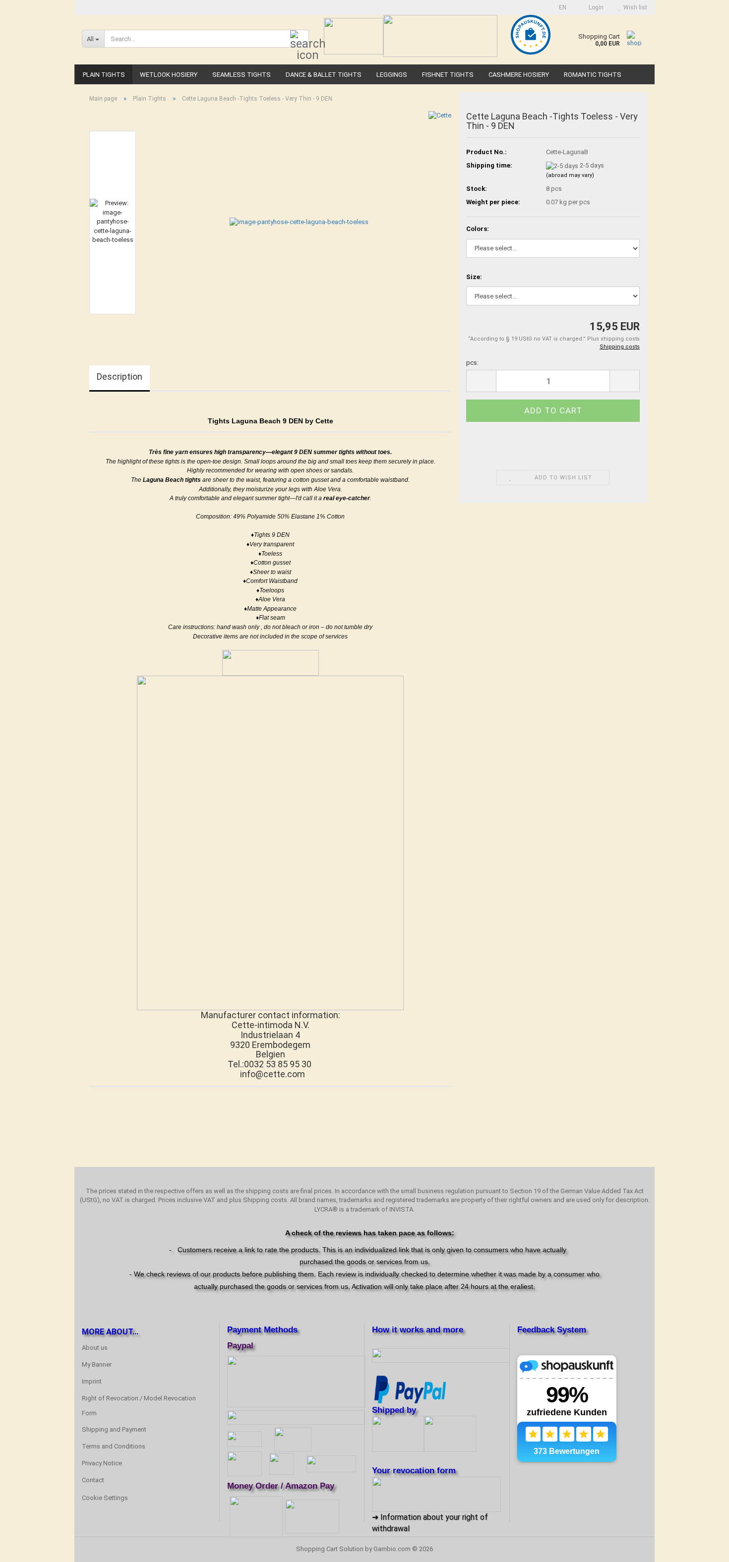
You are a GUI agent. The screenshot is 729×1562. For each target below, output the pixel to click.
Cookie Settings (105, 1498)
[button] (560, 7)
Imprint (92, 1381)
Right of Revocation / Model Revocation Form (139, 1405)
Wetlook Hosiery (168, 74)
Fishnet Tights (448, 74)
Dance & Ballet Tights (324, 74)
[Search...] (299, 39)
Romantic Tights (592, 74)
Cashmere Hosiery (518, 74)
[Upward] (702, 1547)
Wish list (633, 7)
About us (95, 1347)
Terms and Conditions (113, 1446)
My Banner (97, 1364)
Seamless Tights (241, 74)
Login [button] (595, 7)
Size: (474, 277)
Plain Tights (104, 74)
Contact (93, 1480)
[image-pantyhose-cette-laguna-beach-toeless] (299, 222)
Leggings (391, 74)
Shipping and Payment (114, 1429)
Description (119, 376)
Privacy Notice (102, 1463)
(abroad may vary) (570, 175)
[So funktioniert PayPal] (410, 1388)
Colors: (477, 228)
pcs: (472, 362)
